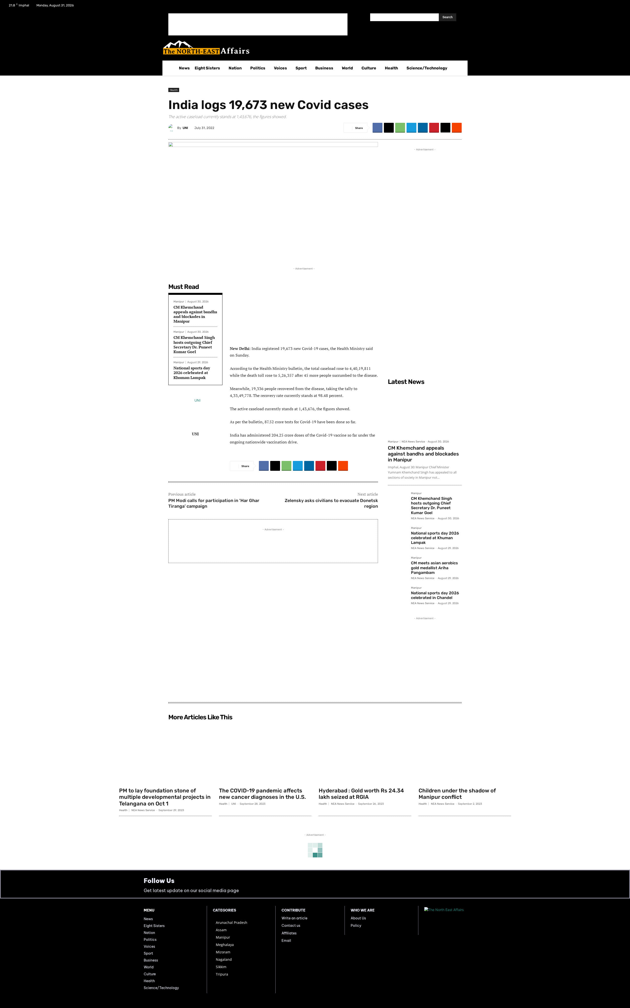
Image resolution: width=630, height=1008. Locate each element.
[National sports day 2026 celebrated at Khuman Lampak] (397, 536)
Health (174, 90)
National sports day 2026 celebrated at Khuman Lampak (191, 372)
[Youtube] (618, 6)
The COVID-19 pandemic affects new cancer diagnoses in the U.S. (262, 793)
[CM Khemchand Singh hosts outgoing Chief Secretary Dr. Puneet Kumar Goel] (397, 501)
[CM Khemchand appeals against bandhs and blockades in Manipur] (425, 412)
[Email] (445, 128)
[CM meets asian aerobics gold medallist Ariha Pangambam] (397, 566)
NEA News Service (413, 441)
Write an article (294, 918)
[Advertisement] (257, 24)
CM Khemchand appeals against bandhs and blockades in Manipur (195, 314)
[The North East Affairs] (312, 47)
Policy (356, 925)
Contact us (291, 925)
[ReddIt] (457, 128)
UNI (185, 127)
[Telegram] (411, 128)
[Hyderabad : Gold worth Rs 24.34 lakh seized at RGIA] (365, 753)
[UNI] (172, 127)
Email (286, 940)
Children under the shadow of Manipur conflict (457, 793)
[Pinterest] (434, 128)
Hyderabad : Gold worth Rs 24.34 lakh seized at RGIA (361, 793)
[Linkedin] (423, 128)
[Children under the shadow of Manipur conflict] (465, 753)
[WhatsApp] (400, 128)
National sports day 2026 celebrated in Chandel (435, 595)
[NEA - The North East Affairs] (455, 920)
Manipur (178, 301)
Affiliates (289, 933)
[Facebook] (593, 6)
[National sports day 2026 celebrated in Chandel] (397, 596)
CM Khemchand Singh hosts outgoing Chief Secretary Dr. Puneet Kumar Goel (194, 344)
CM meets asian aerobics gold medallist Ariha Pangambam (434, 568)
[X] (605, 6)
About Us (358, 918)
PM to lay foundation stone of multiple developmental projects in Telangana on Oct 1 (165, 797)
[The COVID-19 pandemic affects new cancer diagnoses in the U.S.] (265, 753)
